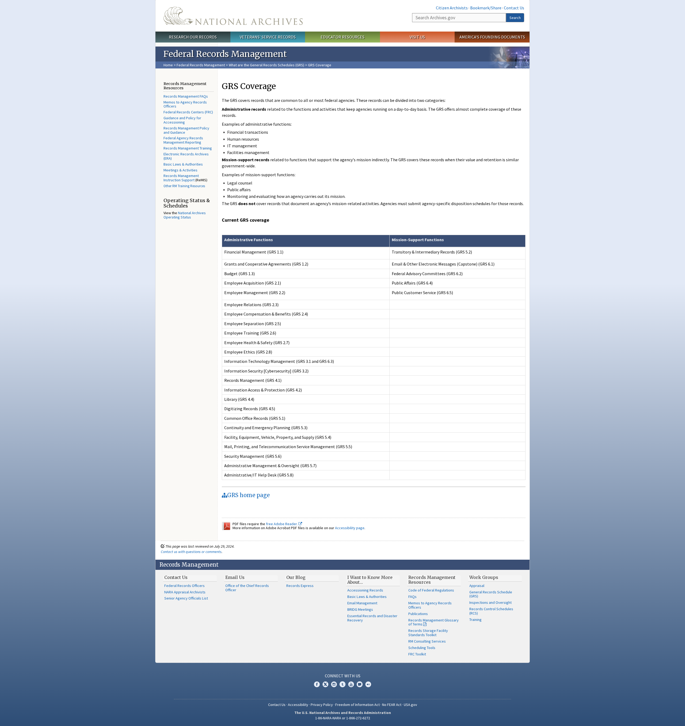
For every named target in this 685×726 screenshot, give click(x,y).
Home (168, 65)
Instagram (334, 684)
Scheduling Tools (421, 647)
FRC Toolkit (417, 654)
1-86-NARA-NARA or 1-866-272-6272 (342, 718)
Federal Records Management (201, 65)
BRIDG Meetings (360, 609)
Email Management (362, 603)
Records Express (300, 585)
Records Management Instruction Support (181, 177)
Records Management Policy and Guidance (186, 130)
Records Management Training (187, 148)
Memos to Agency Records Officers (185, 104)
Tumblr (342, 684)
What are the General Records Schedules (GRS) (267, 65)
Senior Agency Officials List (186, 598)
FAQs (412, 596)
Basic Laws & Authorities (183, 164)
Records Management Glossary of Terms (433, 622)
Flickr (368, 684)
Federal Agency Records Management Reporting (183, 140)
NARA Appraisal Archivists (185, 592)
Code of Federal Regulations (431, 590)
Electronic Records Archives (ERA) (186, 156)
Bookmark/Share (485, 7)
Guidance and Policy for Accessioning (182, 120)
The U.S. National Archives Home (233, 16)
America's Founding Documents (492, 37)
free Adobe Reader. (282, 523)
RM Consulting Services (427, 641)
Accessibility (298, 704)
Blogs (359, 684)
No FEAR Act (391, 704)
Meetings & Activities (180, 170)
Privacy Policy (322, 704)
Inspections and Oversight (490, 602)
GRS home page (248, 495)
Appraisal (476, 585)
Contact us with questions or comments (191, 551)
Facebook (317, 684)
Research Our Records (193, 37)
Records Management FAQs (185, 96)
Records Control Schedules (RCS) (491, 611)
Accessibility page (349, 527)
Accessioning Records (365, 590)
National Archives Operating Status (184, 215)
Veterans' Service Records (268, 37)
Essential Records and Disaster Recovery (372, 618)
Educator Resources (342, 37)
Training (475, 619)
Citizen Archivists (452, 7)
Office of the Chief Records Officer (247, 587)
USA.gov (410, 704)
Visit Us (417, 37)
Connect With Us (342, 675)
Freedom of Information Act (357, 704)
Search (515, 17)
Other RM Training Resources (184, 186)
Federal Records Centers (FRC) (188, 112)
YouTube (351, 684)
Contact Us (514, 7)
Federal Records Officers (184, 585)
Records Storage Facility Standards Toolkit (428, 632)
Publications (418, 613)
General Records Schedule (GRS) (490, 594)
